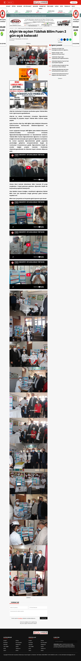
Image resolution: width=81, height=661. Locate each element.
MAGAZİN (35, 6)
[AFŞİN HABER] (41, 2)
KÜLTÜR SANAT (27, 6)
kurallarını (20, 618)
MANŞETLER (42, 6)
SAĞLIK (56, 6)
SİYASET (8, 6)
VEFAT (73, 6)
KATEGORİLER (7, 637)
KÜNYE (40, 8)
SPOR (61, 6)
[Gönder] (76, 641)
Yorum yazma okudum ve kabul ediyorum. (23, 618)
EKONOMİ (19, 6)
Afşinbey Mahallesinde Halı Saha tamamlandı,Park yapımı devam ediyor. (60, 70)
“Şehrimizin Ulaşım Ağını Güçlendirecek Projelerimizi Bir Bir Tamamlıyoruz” (60, 57)
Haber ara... (10, 2)
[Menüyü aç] (4, 2)
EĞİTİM (14, 6)
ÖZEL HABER (50, 6)
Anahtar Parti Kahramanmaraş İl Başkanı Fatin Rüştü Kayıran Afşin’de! (60, 74)
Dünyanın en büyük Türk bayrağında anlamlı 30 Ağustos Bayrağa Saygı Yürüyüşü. (60, 49)
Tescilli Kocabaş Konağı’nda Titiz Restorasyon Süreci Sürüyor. (60, 66)
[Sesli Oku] (59, 39)
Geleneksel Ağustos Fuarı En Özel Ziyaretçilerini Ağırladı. (60, 61)
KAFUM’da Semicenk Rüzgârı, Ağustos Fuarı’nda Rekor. (24, 16)
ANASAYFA (11, 28)
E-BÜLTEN (56, 637)
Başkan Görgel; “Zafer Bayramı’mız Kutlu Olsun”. (58, 53)
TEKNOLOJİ (67, 6)
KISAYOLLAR (32, 637)
